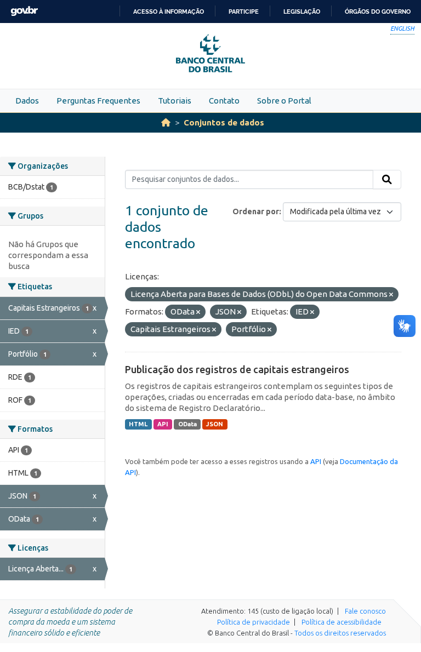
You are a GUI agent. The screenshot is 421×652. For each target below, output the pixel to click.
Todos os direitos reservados (340, 633)
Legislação (301, 11)
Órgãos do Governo (378, 11)
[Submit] (387, 180)
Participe (244, 11)
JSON (214, 424)
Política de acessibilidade (341, 622)
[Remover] (391, 294)
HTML (138, 424)
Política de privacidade (253, 622)
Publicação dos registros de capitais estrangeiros (237, 369)
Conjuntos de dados (224, 122)
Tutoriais (174, 100)
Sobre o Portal (284, 100)
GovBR (24, 11)
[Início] (165, 122)
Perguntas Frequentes (98, 100)
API (162, 424)
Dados (27, 100)
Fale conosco (365, 611)
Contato (224, 100)
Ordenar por (255, 211)
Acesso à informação (168, 11)
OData (187, 424)
